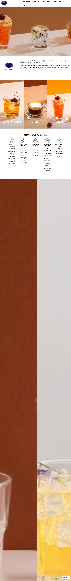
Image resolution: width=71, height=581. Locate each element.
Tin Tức (25, 5)
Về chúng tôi (26, 1)
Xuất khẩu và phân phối (49, 1)
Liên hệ (61, 1)
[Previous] (3, 469)
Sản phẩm (36, 1)
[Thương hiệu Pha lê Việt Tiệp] (10, 3)
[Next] (68, 469)
